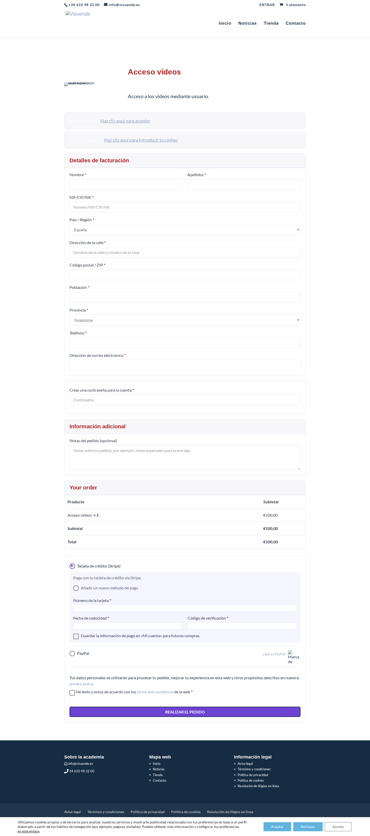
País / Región (81, 219)
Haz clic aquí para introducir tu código (141, 140)
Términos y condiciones (254, 769)
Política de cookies (251, 780)
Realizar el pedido (185, 711)
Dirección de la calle (87, 242)
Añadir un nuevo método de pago (109, 587)
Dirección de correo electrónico (97, 355)
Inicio (225, 24)
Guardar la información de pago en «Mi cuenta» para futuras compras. (140, 635)
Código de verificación (208, 618)
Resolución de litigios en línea (258, 786)
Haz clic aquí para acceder (125, 121)
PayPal (181, 653)
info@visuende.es (80, 764)
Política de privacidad (253, 775)
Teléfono (78, 332)
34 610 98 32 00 (81, 771)
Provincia (78, 310)
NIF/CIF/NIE (81, 197)
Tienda (271, 24)
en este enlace (28, 831)
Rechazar (308, 826)
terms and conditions (155, 691)
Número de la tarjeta (92, 600)
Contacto (296, 24)
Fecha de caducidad (91, 618)
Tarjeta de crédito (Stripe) (99, 565)
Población (79, 287)
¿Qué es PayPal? (274, 654)
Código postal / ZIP (87, 264)
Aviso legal (245, 764)
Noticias (247, 24)
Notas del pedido (93, 440)
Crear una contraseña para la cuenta (101, 390)
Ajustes (338, 826)
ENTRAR (267, 5)
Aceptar (277, 826)
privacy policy (81, 683)
